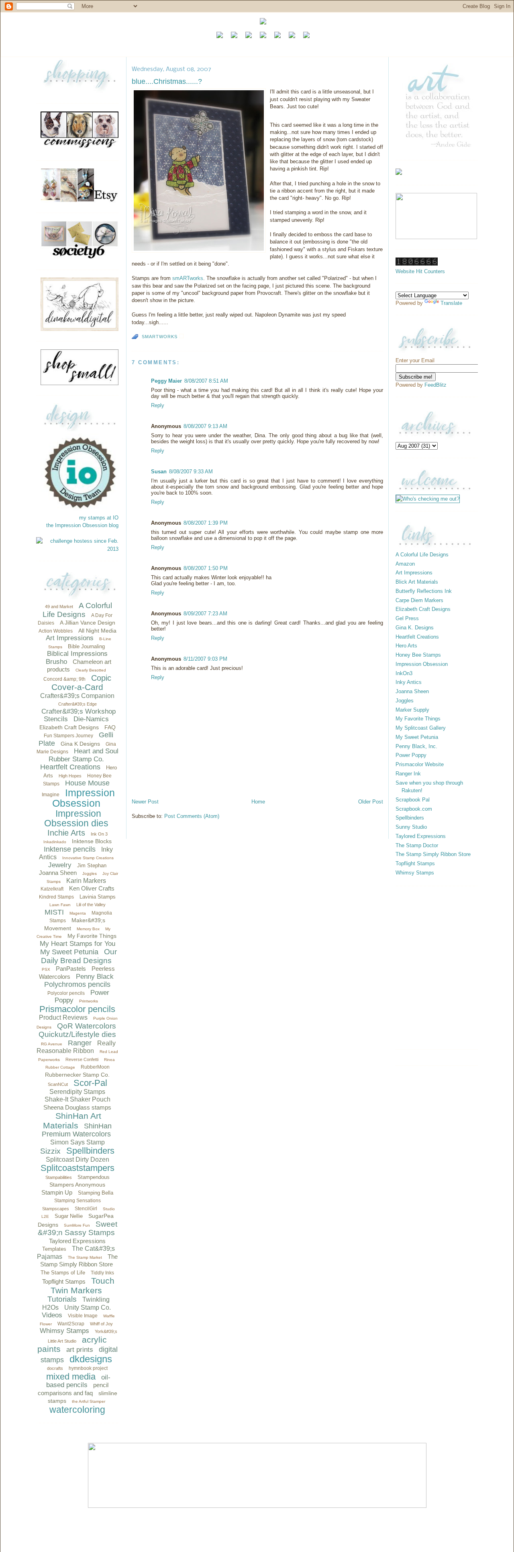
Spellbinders (90, 1151)
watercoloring (77, 1409)
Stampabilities (58, 1177)
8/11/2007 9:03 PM (205, 659)
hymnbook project (88, 1368)
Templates (54, 1249)
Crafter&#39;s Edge (77, 704)
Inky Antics (409, 682)
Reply (157, 405)
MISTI (54, 912)
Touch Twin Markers (82, 1285)
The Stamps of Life (63, 1273)
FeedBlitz (435, 385)
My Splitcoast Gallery (421, 728)
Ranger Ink (408, 774)
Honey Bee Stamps (418, 655)
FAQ (110, 727)
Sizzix (50, 1151)
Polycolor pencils (66, 993)
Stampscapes (55, 1208)
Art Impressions (70, 638)
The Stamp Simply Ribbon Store (433, 854)
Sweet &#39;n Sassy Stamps (77, 1228)
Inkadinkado (54, 842)
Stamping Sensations (77, 1200)
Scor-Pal (90, 1083)
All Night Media (97, 630)
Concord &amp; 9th (64, 679)
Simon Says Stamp (77, 1142)
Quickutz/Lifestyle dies (77, 1034)
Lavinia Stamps (98, 897)
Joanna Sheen (58, 872)
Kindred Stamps (56, 897)
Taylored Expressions (77, 1241)
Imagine (50, 794)
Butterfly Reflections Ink (424, 591)
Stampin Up (56, 1192)
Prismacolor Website (420, 764)
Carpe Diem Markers (419, 600)
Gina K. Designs (415, 628)
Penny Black (95, 976)
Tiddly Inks (102, 1273)
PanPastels (71, 968)
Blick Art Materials (417, 582)
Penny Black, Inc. (416, 746)
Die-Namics (91, 719)
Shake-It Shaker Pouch (77, 1099)
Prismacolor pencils (77, 1009)
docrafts (55, 1368)
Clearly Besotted (90, 670)
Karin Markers (86, 880)
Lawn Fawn (60, 905)
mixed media (71, 1376)
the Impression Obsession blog (82, 525)
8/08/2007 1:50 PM (206, 568)
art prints (79, 1349)
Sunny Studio (411, 827)
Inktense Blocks (92, 841)
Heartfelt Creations (70, 767)
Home (258, 802)
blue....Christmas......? (167, 81)
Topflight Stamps (64, 1281)
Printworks (88, 1001)
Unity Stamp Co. (87, 1307)
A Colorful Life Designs (77, 610)
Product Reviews (63, 1017)
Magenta (77, 913)
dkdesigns (90, 1358)
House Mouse (87, 783)
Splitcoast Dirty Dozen (77, 1159)
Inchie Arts (66, 832)
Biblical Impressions (77, 653)
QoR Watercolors (86, 1026)
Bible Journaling (86, 646)
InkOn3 (404, 673)
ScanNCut (58, 1084)
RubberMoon (95, 1067)
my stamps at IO (98, 518)
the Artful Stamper (88, 1401)
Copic (101, 678)
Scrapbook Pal (413, 800)
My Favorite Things (91, 936)
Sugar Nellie (69, 1216)
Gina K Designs (80, 743)
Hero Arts (406, 646)
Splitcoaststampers (77, 1168)
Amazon (405, 564)
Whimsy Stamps (64, 1331)
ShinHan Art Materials (72, 1120)
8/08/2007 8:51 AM (206, 381)
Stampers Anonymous (77, 1184)
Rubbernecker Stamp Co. (77, 1074)
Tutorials (62, 1299)
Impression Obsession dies (76, 818)
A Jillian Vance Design (87, 622)
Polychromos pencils (77, 984)
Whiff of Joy (101, 1323)
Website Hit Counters (420, 271)
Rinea (109, 1059)
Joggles (89, 873)
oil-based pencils (78, 1381)
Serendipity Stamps (77, 1091)
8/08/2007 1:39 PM (206, 523)
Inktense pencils (70, 849)
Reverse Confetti (81, 1059)
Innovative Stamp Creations (88, 858)
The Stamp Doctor (417, 845)
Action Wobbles (56, 631)
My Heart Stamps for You (77, 943)
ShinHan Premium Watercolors (77, 1130)
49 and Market (59, 606)
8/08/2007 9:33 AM (191, 472)
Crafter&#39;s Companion (77, 695)
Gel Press (407, 618)
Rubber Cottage (60, 1067)
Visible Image (83, 1316)
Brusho (56, 661)
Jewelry (59, 865)
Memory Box (88, 929)
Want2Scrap (70, 1324)
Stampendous (94, 1177)
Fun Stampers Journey (68, 735)
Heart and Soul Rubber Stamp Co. (83, 755)
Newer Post (145, 802)
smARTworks (187, 278)
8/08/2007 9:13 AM (205, 426)
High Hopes (70, 775)
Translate (451, 303)
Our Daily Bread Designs (79, 956)
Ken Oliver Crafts (91, 888)
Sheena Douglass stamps (77, 1107)
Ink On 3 (99, 834)
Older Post (370, 802)
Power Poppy (411, 755)
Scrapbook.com (414, 809)
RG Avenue (51, 1044)
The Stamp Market (85, 1257)
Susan (159, 472)
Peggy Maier (166, 381)
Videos (52, 1315)
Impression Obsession (83, 798)
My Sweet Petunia (69, 952)
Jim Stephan (91, 865)
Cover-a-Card (77, 687)
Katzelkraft (52, 889)
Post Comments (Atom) (191, 816)
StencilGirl (86, 1208)
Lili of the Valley (91, 904)
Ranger (80, 1043)
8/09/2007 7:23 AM (205, 614)
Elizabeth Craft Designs (69, 727)
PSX (46, 969)
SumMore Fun (77, 1225)
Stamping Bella (95, 1193)
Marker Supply (412, 710)
